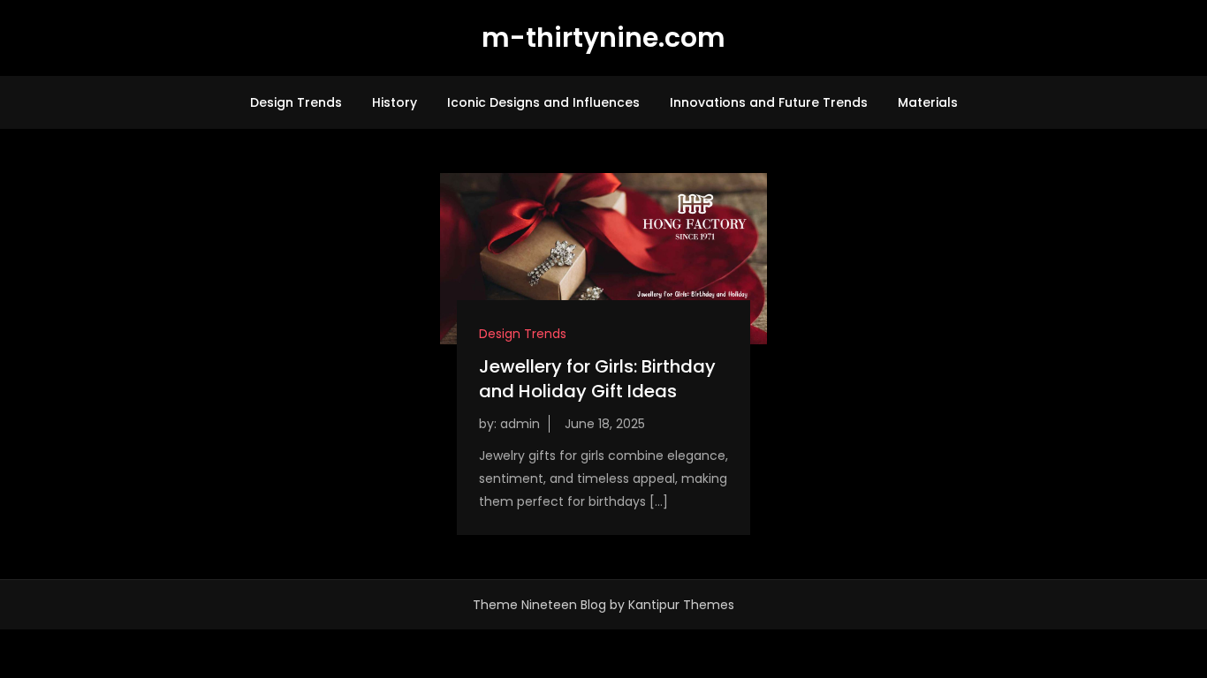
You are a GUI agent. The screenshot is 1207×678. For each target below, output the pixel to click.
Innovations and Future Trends (769, 102)
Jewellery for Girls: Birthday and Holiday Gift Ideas (597, 378)
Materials (928, 102)
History (394, 102)
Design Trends (296, 102)
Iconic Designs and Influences (543, 102)
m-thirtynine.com (603, 37)
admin (520, 424)
